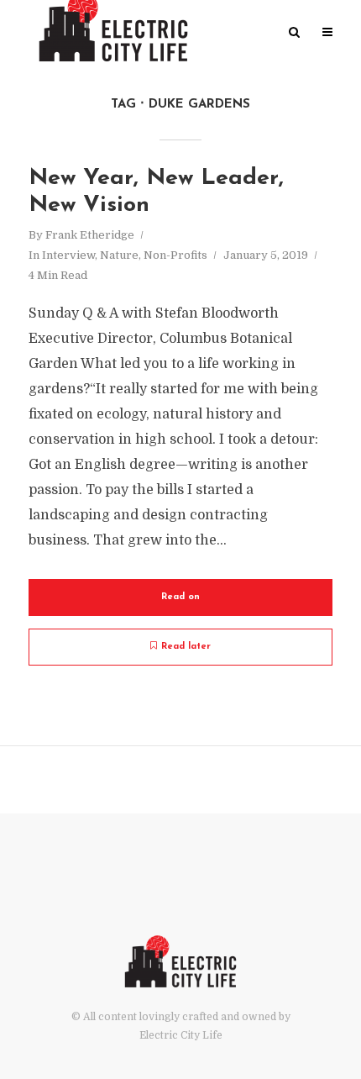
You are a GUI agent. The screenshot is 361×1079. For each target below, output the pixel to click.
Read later (186, 646)
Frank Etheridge (89, 235)
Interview (68, 255)
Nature (119, 255)
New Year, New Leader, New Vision (156, 192)
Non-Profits (175, 255)
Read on (180, 597)
